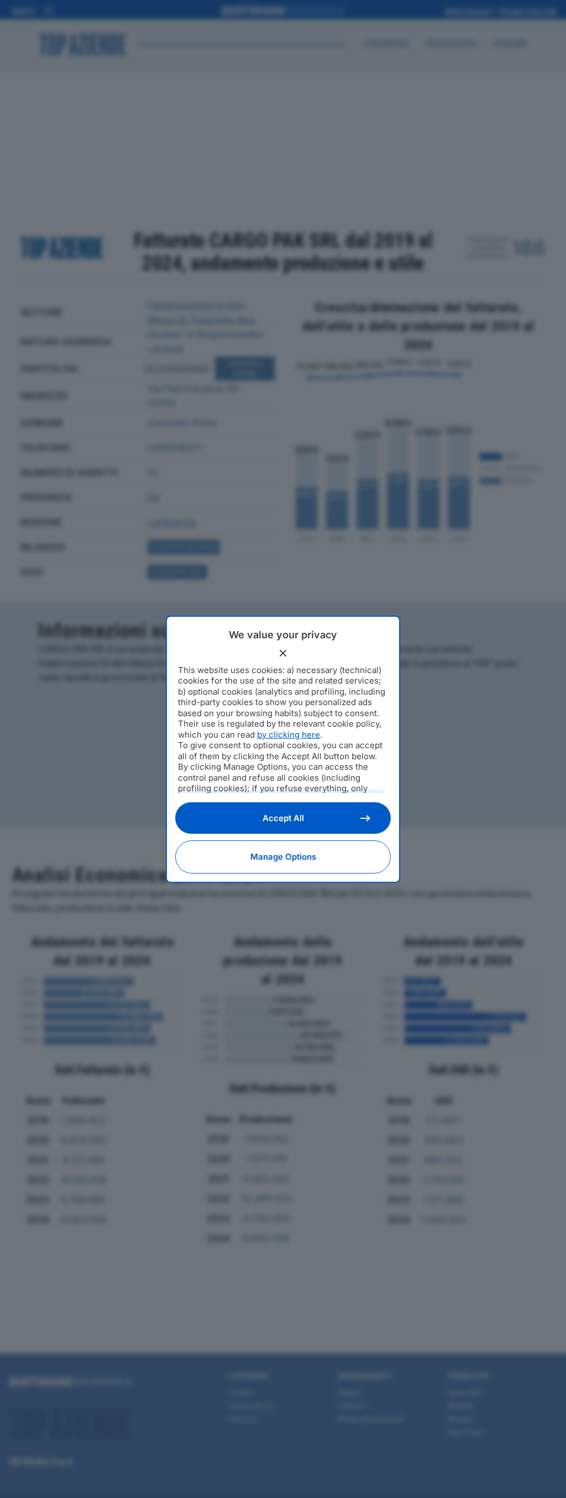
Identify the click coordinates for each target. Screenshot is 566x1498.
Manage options (283, 856)
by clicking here (288, 734)
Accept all (283, 818)
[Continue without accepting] (283, 653)
